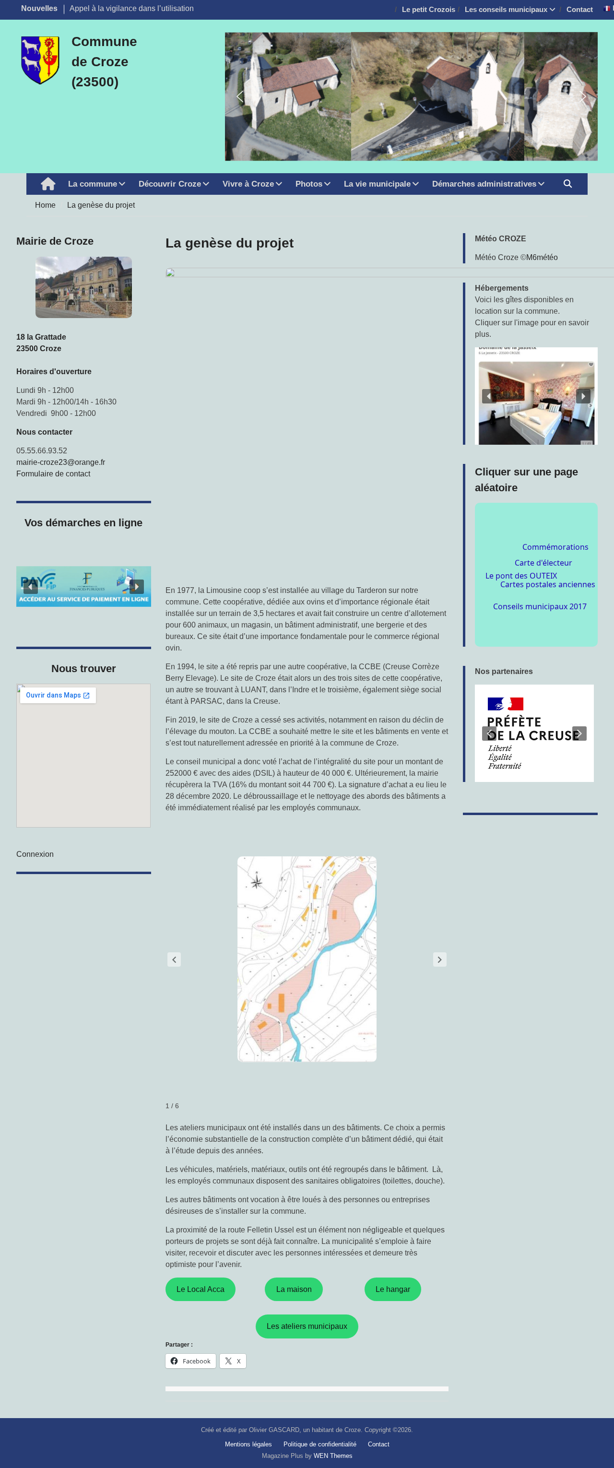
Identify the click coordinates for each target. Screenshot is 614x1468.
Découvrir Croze (170, 184)
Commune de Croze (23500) (104, 61)
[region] (536, 733)
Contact (580, 9)
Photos (308, 184)
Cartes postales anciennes (547, 577)
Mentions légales (248, 1444)
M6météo (542, 257)
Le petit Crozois (428, 9)
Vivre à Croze (248, 184)
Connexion (35, 854)
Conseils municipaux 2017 (539, 622)
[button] (240, 96)
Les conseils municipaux (506, 9)
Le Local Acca (200, 1289)
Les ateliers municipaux (307, 1326)
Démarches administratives (484, 184)
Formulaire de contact (53, 474)
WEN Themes (333, 1455)
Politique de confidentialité (319, 1444)
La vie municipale (377, 184)
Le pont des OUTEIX (531, 588)
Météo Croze (497, 257)
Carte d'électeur (556, 559)
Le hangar (393, 1289)
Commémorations (541, 530)
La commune (92, 184)
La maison (294, 1289)
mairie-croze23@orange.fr (60, 462)
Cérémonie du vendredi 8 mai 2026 (129, 8)
